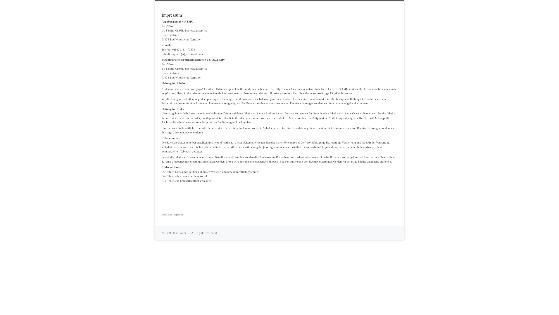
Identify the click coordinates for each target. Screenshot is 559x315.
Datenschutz (167, 215)
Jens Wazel (180, 232)
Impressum (178, 215)
